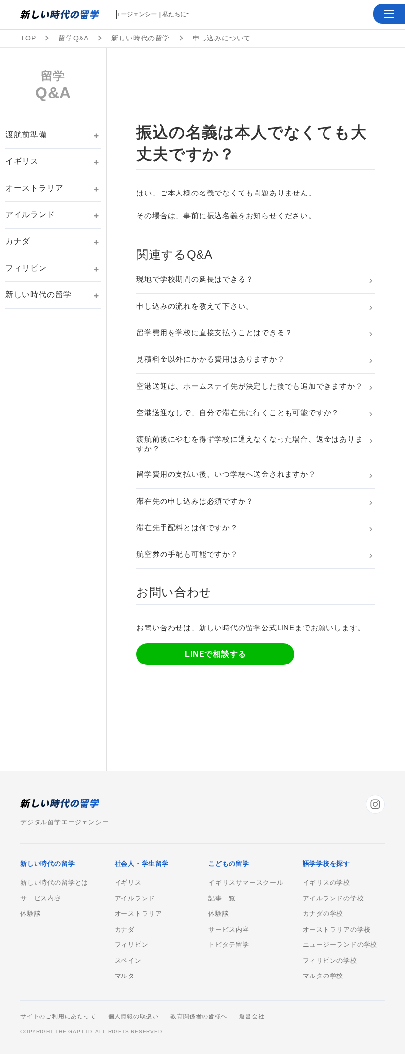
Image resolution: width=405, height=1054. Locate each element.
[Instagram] (375, 804)
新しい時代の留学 (140, 38)
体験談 (30, 913)
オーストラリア (34, 188)
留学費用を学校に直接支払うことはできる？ (214, 332)
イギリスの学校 (327, 882)
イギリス (22, 161)
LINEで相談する (215, 654)
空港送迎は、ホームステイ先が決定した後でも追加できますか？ (249, 386)
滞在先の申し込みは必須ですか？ (194, 501)
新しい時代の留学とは (54, 882)
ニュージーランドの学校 (340, 944)
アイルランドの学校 (333, 898)
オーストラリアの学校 (337, 929)
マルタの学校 (323, 976)
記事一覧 (222, 898)
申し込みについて (222, 38)
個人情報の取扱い (133, 1016)
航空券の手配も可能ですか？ (187, 554)
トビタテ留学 (228, 944)
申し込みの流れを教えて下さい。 (194, 306)
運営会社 (251, 1016)
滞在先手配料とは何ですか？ (187, 527)
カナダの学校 (323, 913)
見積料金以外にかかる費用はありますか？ (210, 359)
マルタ (125, 976)
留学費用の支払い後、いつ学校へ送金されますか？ (226, 474)
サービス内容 (40, 898)
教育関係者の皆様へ (198, 1016)
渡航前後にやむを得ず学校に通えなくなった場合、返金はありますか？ (249, 444)
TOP (28, 38)
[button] (389, 14)
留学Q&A (73, 38)
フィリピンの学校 (330, 960)
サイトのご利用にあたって (58, 1016)
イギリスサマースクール (246, 882)
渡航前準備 (26, 134)
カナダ (17, 241)
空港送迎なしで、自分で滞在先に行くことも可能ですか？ (237, 412)
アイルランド (30, 214)
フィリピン (26, 268)
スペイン (128, 960)
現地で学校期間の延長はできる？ (194, 279)
